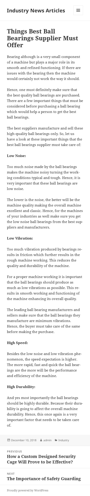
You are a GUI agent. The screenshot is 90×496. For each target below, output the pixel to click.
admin (47, 440)
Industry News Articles (36, 10)
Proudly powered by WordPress (27, 490)
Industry (63, 440)
